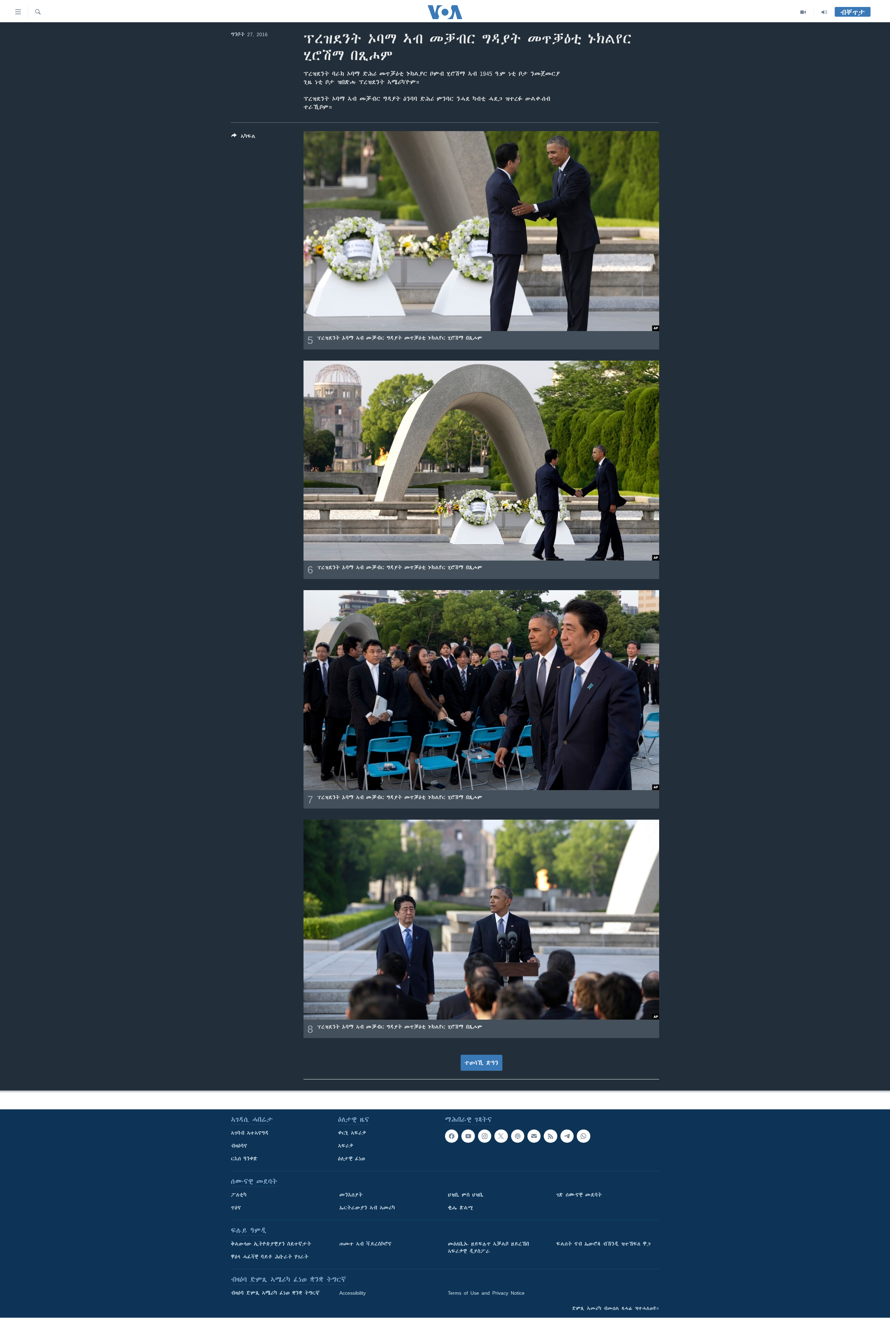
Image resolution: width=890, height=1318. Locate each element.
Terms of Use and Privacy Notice (486, 1293)
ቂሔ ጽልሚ (460, 1208)
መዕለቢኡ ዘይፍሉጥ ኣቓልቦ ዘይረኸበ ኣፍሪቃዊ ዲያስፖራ (488, 1247)
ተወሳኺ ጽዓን (481, 1062)
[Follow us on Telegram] (567, 1136)
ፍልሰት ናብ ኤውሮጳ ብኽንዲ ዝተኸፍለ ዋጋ (603, 1244)
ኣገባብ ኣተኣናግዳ (250, 1133)
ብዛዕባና (239, 1146)
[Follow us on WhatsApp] (583, 1136)
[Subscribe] (534, 1136)
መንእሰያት (351, 1195)
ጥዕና (236, 1208)
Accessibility (352, 1293)
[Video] (803, 12)
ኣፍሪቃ (345, 1146)
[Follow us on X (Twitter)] (501, 1136)
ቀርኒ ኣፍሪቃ (352, 1133)
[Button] (243, 137)
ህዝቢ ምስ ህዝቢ (466, 1195)
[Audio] (824, 12)
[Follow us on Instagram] (484, 1136)
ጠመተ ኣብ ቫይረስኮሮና (365, 1244)
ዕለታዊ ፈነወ (351, 1159)
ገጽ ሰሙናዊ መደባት (579, 1195)
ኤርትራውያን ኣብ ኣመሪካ (367, 1208)
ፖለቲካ (238, 1195)
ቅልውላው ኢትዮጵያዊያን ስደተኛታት (271, 1244)
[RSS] (550, 1136)
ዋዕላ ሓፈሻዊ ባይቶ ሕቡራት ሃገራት (269, 1257)
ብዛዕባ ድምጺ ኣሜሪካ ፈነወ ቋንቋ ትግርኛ (275, 1293)
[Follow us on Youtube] (468, 1136)
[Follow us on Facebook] (451, 1136)
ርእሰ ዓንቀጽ (244, 1159)
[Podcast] (517, 1136)
